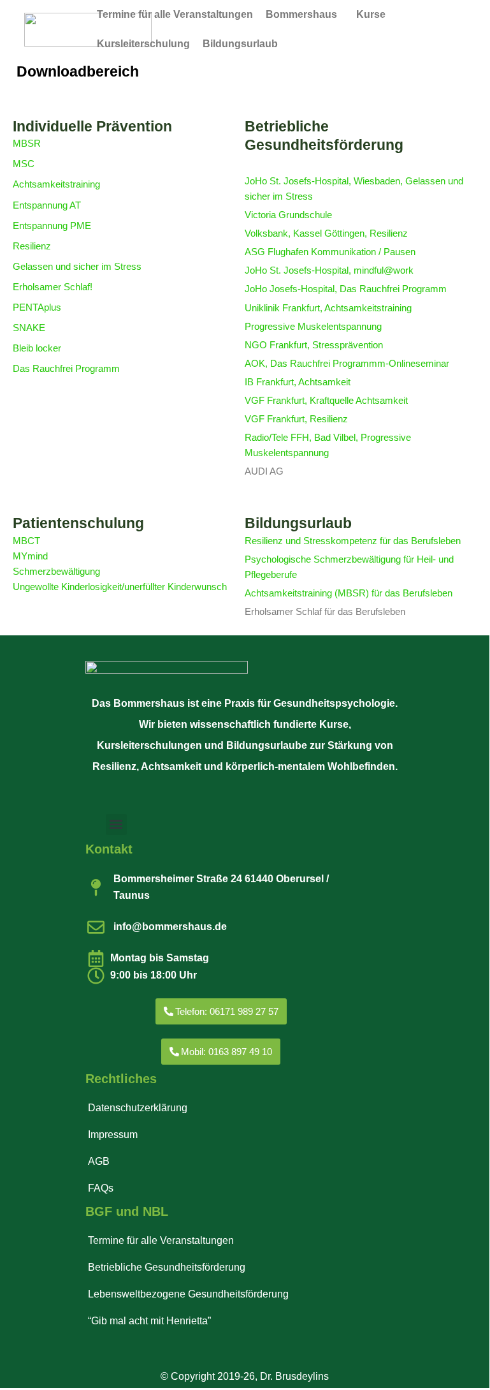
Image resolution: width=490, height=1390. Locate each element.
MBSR (27, 143)
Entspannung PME (52, 226)
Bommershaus (301, 14)
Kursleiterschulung (143, 43)
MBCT (26, 541)
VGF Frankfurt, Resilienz (296, 419)
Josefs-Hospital (302, 289)
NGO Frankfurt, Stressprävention (314, 345)
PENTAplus (37, 307)
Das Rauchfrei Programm (66, 369)
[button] (304, 14)
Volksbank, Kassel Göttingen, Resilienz (326, 233)
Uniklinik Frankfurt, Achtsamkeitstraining (328, 308)
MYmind (30, 556)
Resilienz (32, 246)
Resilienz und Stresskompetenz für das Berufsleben (353, 541)
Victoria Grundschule (288, 215)
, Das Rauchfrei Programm (391, 289)
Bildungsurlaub (240, 43)
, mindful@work (381, 270)
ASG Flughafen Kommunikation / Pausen (330, 252)
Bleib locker (37, 348)
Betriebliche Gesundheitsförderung (166, 1267)
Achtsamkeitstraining (56, 184)
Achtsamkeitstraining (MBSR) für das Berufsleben (348, 593)
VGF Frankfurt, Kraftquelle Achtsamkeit (326, 401)
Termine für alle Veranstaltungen (175, 14)
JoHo (257, 270)
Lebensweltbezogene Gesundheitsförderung (188, 1294)
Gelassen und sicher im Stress (77, 267)
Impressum (113, 1134)
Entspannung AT (47, 205)
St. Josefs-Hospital (309, 270)
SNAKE (29, 328)
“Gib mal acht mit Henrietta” (149, 1320)
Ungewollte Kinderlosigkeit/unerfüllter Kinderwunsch (120, 587)
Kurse (371, 14)
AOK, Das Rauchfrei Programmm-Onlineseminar (347, 364)
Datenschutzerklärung (137, 1107)
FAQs (100, 1188)
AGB (99, 1161)
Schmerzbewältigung (56, 571)
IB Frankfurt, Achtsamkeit (297, 382)
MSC (23, 164)
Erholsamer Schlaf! (52, 287)
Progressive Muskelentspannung (313, 327)
